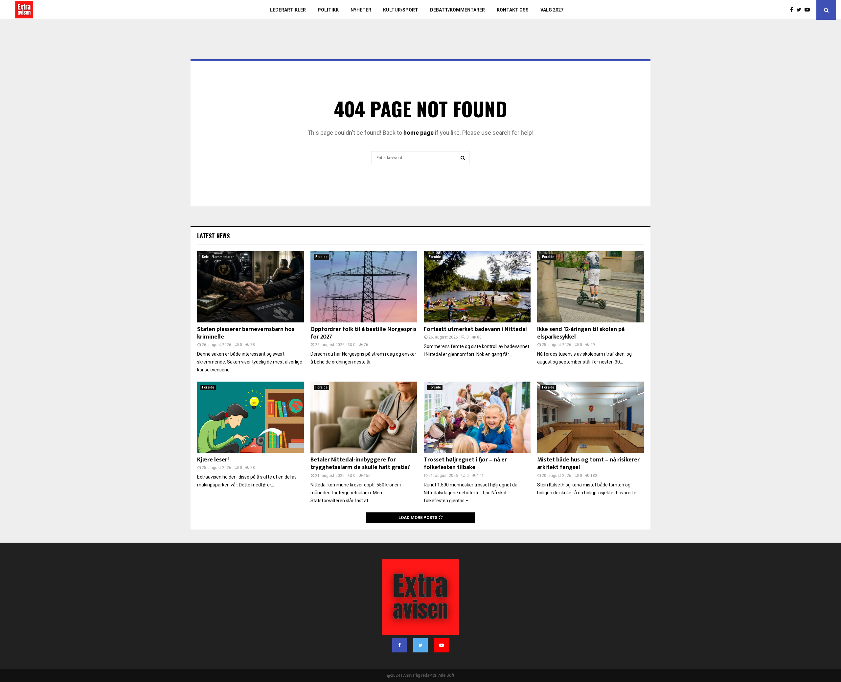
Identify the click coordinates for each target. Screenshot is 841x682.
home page (418, 132)
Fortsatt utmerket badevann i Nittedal (475, 329)
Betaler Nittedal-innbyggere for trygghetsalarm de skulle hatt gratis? (360, 463)
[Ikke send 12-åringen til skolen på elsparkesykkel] (590, 286)
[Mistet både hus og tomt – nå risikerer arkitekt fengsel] (590, 417)
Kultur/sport (400, 9)
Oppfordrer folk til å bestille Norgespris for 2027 (363, 333)
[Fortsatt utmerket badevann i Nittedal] (477, 286)
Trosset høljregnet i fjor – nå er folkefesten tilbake (465, 463)
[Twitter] (800, 10)
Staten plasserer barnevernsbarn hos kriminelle (245, 333)
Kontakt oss (513, 9)
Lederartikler (288, 9)
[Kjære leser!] (250, 417)
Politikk (328, 9)
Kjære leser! (213, 460)
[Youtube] (809, 10)
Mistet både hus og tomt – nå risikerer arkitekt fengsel (588, 463)
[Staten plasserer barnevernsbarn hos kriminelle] (250, 286)
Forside (321, 257)
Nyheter (361, 9)
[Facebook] (793, 10)
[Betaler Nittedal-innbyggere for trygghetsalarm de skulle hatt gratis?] (363, 417)
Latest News (213, 235)
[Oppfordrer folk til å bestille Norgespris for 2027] (363, 286)
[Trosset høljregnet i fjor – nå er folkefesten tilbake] (477, 417)
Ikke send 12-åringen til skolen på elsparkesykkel (581, 333)
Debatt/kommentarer (457, 9)
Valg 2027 (551, 9)
